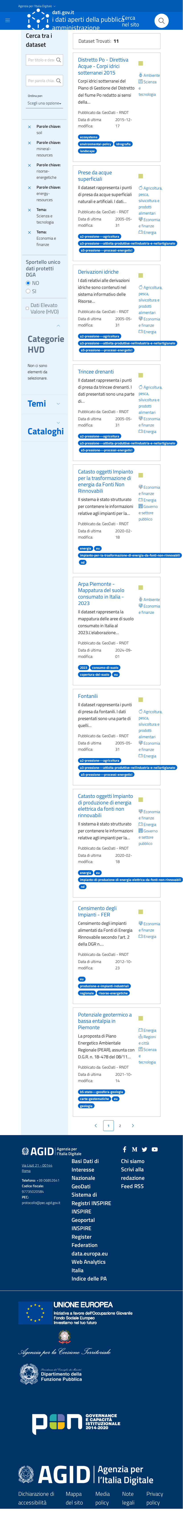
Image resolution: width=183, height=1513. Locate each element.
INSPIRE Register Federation (85, 1236)
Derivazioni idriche (98, 272)
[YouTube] (154, 1149)
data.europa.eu (90, 1253)
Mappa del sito (74, 1498)
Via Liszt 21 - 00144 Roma (37, 1168)
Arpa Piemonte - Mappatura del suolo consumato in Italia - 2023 (101, 593)
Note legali (128, 1498)
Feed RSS (132, 1186)
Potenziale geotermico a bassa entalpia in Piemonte (105, 1020)
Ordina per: (35, 95)
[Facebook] (124, 1149)
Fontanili (88, 696)
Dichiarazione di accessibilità (36, 1498)
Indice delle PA (89, 1278)
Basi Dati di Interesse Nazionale (85, 1169)
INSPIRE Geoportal (83, 1215)
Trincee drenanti (96, 371)
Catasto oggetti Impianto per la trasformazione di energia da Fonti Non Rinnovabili (105, 481)
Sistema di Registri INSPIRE (91, 1199)
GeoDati (81, 1186)
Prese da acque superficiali (95, 175)
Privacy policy (154, 1498)
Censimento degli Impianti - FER (97, 911)
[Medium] (134, 1149)
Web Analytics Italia (89, 1266)
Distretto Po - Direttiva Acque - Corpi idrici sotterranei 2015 (103, 66)
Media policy (102, 1498)
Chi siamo (132, 1161)
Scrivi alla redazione (133, 1173)
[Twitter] (144, 1149)
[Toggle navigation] (7, 20)
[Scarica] (140, 63)
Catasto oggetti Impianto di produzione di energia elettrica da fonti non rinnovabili (105, 805)
